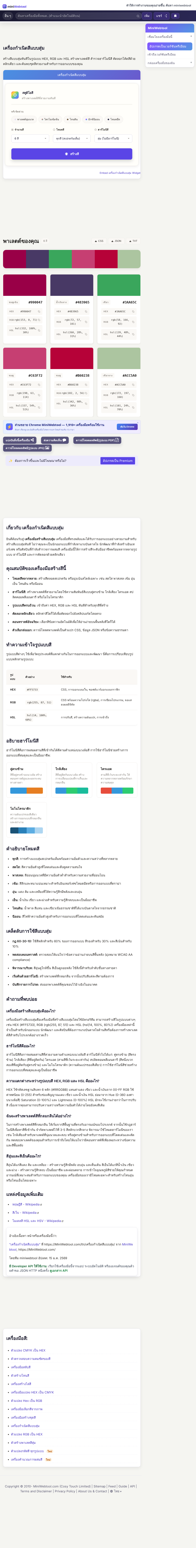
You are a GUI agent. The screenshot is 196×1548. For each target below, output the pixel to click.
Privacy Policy (65, 1491)
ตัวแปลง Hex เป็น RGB (26, 1401)
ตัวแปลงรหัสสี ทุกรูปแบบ (27, 1451)
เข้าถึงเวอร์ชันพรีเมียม (162, 54)
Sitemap (100, 1486)
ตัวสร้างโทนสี (20, 1375)
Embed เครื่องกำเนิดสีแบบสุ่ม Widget (120, 172)
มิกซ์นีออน (94, 119)
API (132, 1486)
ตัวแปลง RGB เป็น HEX (27, 1434)
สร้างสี (74, 154)
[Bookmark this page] (175, 16)
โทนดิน (74, 119)
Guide (123, 1486)
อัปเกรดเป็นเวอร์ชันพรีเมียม (167, 46)
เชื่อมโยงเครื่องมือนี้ (160, 36)
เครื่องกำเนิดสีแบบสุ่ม (25, 1426)
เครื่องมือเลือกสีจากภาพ (26, 1409)
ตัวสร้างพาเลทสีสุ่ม (23, 1443)
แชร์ (159, 16)
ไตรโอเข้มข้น (51, 119)
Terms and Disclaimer (36, 1491)
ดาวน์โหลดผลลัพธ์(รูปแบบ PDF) (95, 440)
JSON (118, 241)
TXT (135, 241)
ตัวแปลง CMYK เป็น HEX (28, 1350)
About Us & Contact (92, 1491)
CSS (100, 241)
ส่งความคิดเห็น (53, 440)
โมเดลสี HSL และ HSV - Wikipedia (36, 1221)
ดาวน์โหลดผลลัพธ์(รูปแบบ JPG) (25, 448)
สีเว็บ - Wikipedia (24, 1212)
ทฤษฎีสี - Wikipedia (26, 1204)
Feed (112, 1486)
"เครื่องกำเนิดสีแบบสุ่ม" (24, 1244)
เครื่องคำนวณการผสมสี (26, 1459)
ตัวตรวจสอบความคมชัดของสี (30, 1359)
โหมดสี (60, 129)
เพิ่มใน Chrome (127, 426)
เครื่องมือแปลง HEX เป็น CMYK (32, 1392)
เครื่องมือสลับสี (20, 1367)
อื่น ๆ (8, 16)
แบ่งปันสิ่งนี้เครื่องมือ (18, 440)
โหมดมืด (115, 119)
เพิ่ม (146, 16)
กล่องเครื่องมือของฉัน (161, 63)
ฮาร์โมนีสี (103, 129)
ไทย (116, 1491)
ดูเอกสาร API (59, 1270)
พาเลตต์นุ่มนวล (25, 119)
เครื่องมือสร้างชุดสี (23, 1417)
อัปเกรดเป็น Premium (118, 461)
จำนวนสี (19, 129)
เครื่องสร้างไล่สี (21, 1384)
